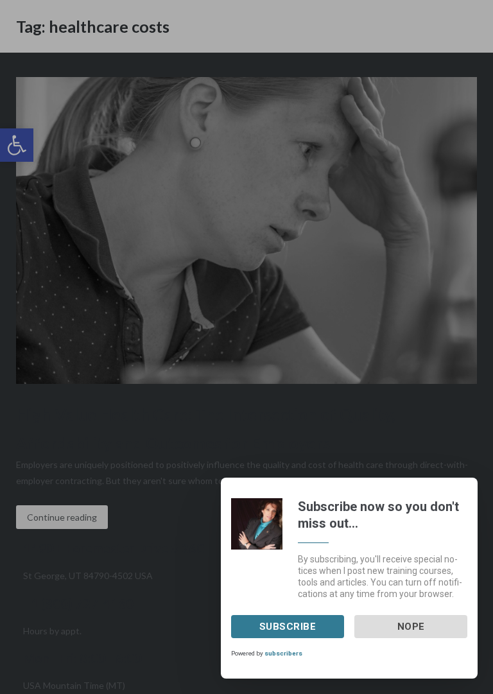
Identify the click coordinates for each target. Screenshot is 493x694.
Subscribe (287, 626)
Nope (411, 626)
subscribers (283, 653)
